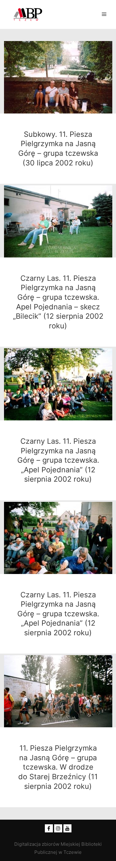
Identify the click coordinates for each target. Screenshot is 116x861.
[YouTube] (67, 828)
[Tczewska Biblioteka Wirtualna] (27, 14)
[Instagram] (58, 828)
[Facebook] (49, 828)
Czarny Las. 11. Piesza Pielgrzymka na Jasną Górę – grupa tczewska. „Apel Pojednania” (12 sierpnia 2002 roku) (58, 460)
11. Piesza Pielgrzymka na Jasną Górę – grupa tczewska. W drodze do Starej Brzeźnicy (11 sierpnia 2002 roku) (58, 766)
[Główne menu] (104, 14)
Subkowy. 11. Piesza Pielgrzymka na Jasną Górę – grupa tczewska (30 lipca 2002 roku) (58, 148)
